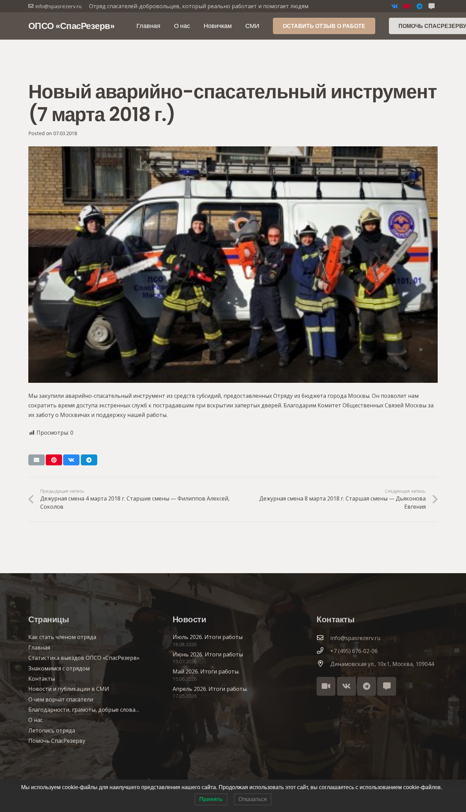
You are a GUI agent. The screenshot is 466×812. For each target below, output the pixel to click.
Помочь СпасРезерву (56, 740)
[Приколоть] (54, 459)
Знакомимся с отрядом (59, 668)
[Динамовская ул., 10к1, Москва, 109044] (323, 664)
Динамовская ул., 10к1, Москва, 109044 (382, 664)
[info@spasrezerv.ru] (323, 638)
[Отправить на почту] (36, 459)
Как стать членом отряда (62, 637)
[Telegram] (419, 6)
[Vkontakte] (395, 6)
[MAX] (431, 6)
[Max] (386, 686)
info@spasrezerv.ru (355, 638)
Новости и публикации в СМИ (68, 689)
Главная (39, 647)
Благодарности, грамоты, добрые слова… (83, 709)
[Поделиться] (71, 459)
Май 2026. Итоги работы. (206, 671)
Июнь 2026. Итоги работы (208, 654)
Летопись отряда (51, 730)
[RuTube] (407, 6)
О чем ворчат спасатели (60, 699)
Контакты (41, 678)
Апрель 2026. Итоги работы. (210, 689)
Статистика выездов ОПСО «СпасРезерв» (84, 658)
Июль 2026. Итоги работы (208, 637)
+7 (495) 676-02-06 (354, 651)
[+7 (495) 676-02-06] (323, 651)
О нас (35, 720)
